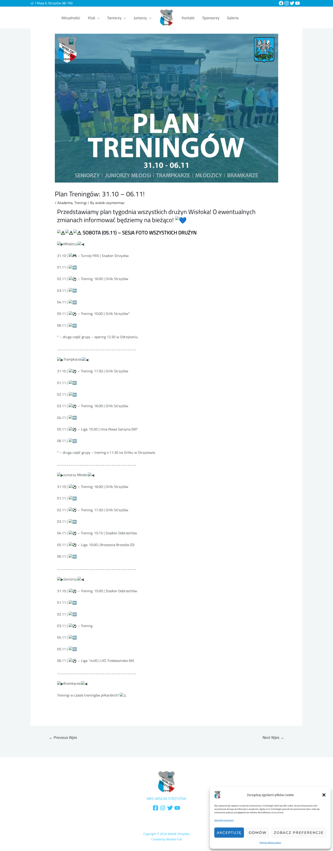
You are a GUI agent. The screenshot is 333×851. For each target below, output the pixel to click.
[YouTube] (297, 3)
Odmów (258, 832)
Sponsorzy (210, 18)
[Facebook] (281, 3)
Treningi (80, 202)
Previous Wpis (63, 737)
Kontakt (188, 18)
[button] (324, 795)
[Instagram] (286, 3)
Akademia (64, 202)
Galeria (233, 18)
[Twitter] (292, 3)
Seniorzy (114, 18)
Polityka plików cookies (270, 842)
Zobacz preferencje (299, 832)
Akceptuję (229, 832)
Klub (91, 18)
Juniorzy (140, 18)
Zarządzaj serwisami (224, 820)
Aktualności (70, 18)
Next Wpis (273, 737)
